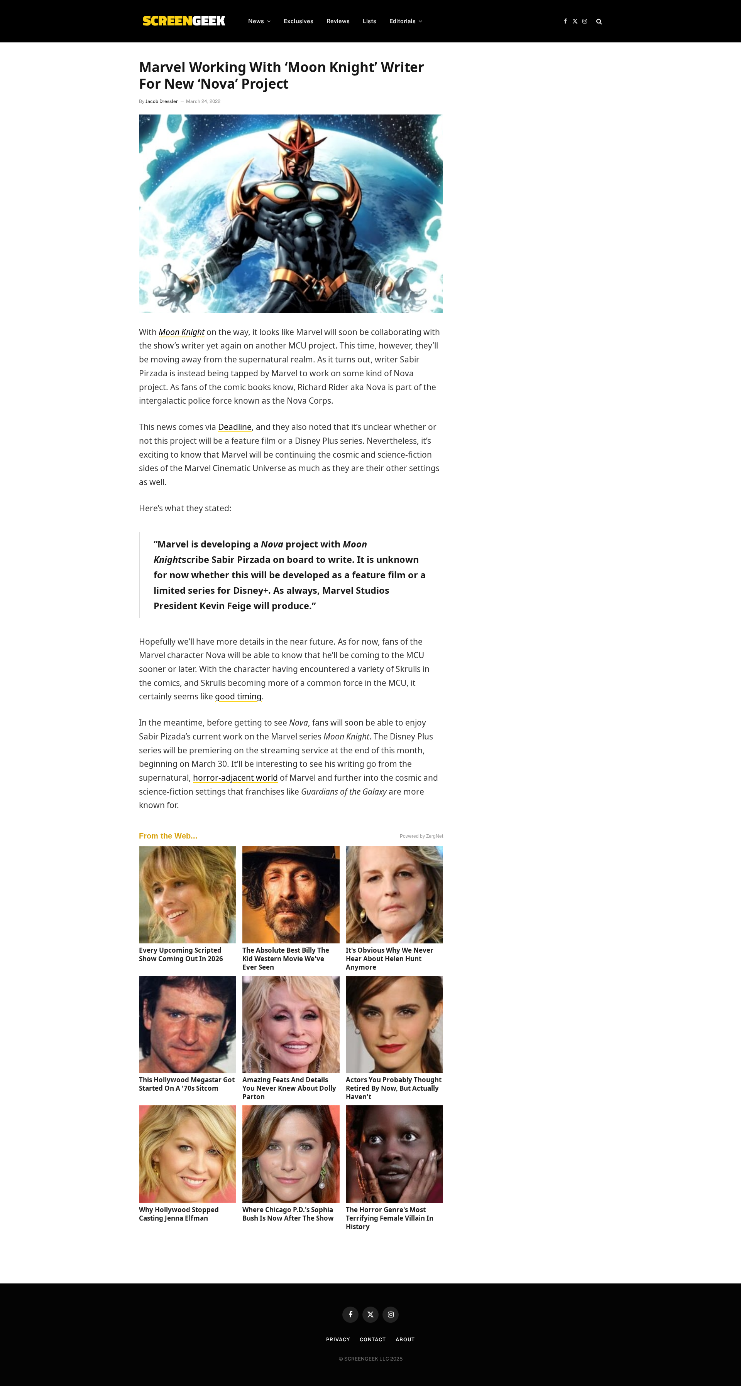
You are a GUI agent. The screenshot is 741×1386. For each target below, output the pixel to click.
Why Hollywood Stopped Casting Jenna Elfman (179, 1214)
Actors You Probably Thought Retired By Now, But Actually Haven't (394, 1088)
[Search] (598, 21)
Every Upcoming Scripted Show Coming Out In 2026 (181, 954)
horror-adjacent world (235, 777)
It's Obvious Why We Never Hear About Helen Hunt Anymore (389, 959)
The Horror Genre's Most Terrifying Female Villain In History (389, 1218)
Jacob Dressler (161, 101)
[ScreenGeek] (183, 21)
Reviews (338, 21)
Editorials (402, 21)
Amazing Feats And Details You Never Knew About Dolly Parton (289, 1088)
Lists (369, 21)
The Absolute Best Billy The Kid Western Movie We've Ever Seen (285, 959)
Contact (373, 1339)
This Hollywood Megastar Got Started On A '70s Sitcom (187, 1084)
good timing (238, 696)
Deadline (235, 426)
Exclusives (298, 21)
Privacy (338, 1339)
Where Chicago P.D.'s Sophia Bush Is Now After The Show (288, 1214)
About (405, 1339)
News (256, 21)
